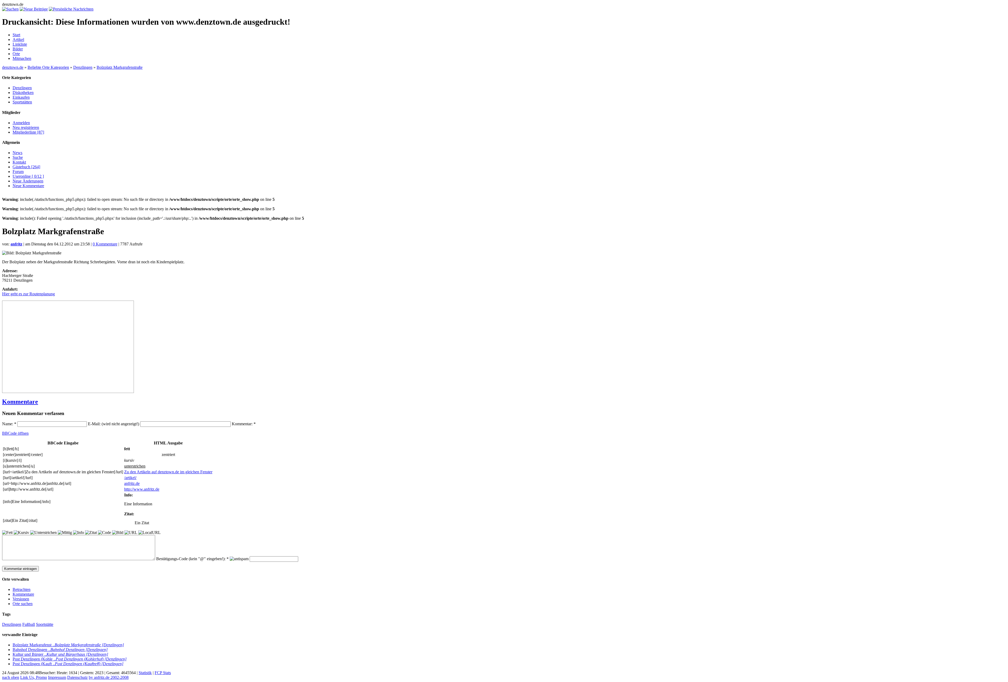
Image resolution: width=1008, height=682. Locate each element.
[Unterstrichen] (43, 532)
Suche (18, 157)
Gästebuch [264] (26, 167)
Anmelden (21, 122)
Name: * (9, 424)
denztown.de (12, 67)
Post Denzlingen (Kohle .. (70, 659)
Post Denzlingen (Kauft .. (68, 664)
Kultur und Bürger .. (60, 654)
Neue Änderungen (28, 181)
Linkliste (20, 44)
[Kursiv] (21, 532)
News (17, 152)
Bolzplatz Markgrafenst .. (68, 645)
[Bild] (117, 532)
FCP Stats (163, 672)
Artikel (18, 39)
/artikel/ (130, 477)
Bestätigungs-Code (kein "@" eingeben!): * (193, 559)
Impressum (57, 677)
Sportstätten (22, 102)
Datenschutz (77, 677)
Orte (16, 53)
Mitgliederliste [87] (28, 132)
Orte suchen (23, 603)
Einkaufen (21, 97)
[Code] (104, 532)
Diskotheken (23, 92)
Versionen (21, 599)
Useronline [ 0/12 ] (28, 176)
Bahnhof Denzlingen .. (60, 649)
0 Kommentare (105, 244)
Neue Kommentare (28, 185)
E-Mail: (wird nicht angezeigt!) (114, 424)
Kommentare (20, 401)
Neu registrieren (26, 127)
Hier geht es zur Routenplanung (28, 294)
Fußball (28, 624)
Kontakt (19, 162)
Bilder (18, 49)
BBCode (15, 433)
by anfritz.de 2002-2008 (109, 677)
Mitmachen (22, 58)
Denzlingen (82, 67)
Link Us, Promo (33, 677)
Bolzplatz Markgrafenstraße (120, 67)
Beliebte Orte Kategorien (48, 67)
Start (16, 35)
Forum (18, 171)
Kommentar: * (244, 424)
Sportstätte (44, 624)
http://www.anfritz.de (141, 489)
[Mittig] (65, 532)
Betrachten (21, 589)
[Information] (78, 532)
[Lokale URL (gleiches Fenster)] (149, 532)
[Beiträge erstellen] (34, 9)
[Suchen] (10, 9)
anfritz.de (132, 483)
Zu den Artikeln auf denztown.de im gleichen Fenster (168, 472)
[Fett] (7, 532)
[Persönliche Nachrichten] (71, 9)
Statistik (145, 672)
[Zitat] (91, 532)
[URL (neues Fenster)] (130, 532)
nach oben (10, 677)
